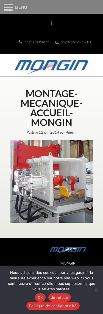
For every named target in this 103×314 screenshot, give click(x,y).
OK (40, 297)
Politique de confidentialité (53, 306)
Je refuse (59, 297)
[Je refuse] (96, 290)
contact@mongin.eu (76, 42)
